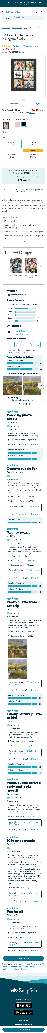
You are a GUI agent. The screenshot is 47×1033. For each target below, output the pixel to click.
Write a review (30, 45)
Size (3, 137)
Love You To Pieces (16, 275)
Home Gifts (6, 27)
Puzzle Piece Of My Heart (31, 276)
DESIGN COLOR (22, 119)
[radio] (17, 124)
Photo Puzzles (17, 27)
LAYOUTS (6, 119)
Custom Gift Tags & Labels (17, 969)
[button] (2, 11)
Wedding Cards (16, 966)
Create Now (23, 1030)
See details (28, 191)
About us (23, 1020)
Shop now (31, 5)
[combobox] (23, 18)
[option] (6, 127)
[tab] (25, 100)
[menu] (39, 103)
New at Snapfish (23, 1024)
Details (21, 52)
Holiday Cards (18, 964)
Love (25, 27)
